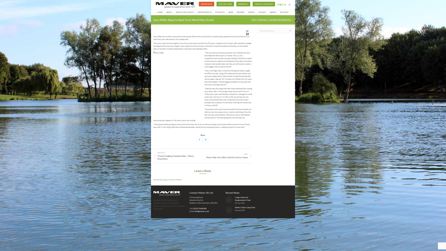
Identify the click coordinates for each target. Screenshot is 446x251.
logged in (165, 180)
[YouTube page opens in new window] (283, 5)
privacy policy (158, 209)
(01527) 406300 (199, 208)
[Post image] (229, 200)
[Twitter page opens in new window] (278, 5)
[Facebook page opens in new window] (281, 5)
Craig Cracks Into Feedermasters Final (243, 198)
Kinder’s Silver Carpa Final (245, 207)
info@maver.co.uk (202, 211)
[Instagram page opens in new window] (285, 5)
